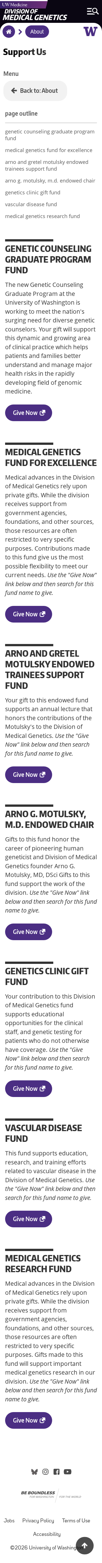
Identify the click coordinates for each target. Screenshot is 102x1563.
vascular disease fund (31, 204)
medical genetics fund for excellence (48, 150)
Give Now (25, 412)
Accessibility (47, 1534)
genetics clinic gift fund (32, 192)
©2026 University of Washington (46, 1548)
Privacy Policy (38, 1521)
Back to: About (39, 90)
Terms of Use (76, 1521)
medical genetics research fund (42, 216)
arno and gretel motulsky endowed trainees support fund (46, 165)
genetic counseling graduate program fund (50, 135)
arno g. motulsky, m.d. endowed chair (50, 180)
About (37, 32)
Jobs (9, 1521)
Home (7, 35)
